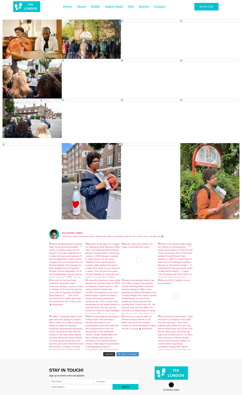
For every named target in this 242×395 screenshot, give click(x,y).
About (81, 7)
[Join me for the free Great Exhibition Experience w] (66, 296)
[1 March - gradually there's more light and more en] (66, 332)
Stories (144, 7)
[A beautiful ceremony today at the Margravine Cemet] (102, 296)
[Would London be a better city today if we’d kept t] (139, 259)
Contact (159, 7)
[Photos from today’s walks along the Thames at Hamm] (175, 259)
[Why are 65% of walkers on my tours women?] (175, 296)
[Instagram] (171, 384)
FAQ (131, 7)
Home (67, 7)
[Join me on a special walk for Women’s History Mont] (139, 332)
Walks (95, 7)
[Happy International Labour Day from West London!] (139, 296)
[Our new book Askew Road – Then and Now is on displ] (175, 332)
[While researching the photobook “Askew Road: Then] (102, 332)
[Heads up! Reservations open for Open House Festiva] (66, 259)
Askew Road (114, 7)
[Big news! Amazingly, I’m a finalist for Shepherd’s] (102, 259)
